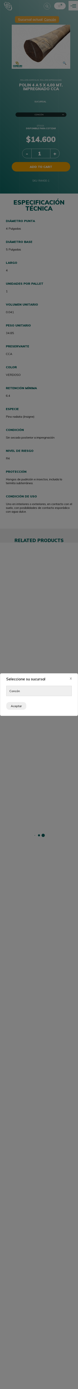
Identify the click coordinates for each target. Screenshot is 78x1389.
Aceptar (16, 706)
